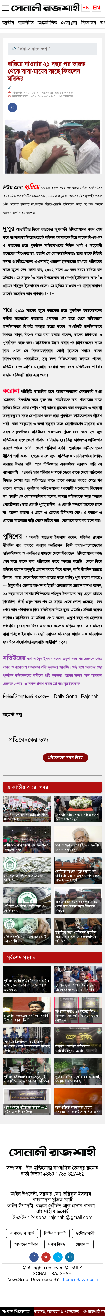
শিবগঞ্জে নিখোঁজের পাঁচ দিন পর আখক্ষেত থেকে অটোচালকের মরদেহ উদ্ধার (27, 1046)
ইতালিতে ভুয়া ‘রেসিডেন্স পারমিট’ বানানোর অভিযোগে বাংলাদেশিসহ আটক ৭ (76, 936)
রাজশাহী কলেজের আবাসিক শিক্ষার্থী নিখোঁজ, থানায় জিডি (26, 1018)
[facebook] (34, 1257)
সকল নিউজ (56, 1244)
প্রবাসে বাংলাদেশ (33, 49)
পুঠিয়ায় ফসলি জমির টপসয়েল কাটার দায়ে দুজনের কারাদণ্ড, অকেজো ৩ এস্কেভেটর (26, 985)
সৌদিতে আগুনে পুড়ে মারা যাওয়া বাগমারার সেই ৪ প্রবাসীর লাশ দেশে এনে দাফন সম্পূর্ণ (77, 875)
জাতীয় (8, 23)
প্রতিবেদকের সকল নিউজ (65, 757)
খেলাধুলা (69, 23)
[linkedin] (58, 1257)
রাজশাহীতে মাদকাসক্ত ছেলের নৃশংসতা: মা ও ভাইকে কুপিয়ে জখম (77, 1109)
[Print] (12, 107)
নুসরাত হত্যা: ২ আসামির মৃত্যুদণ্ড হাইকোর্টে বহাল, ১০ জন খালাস (75, 987)
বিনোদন (88, 23)
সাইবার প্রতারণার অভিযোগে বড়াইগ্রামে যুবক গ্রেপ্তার (72, 1048)
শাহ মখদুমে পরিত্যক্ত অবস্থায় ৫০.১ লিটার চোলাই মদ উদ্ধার (26, 1109)
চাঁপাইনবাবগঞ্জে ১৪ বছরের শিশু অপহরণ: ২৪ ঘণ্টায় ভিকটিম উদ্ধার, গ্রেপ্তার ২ (77, 1015)
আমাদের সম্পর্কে (22, 1233)
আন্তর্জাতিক (47, 23)
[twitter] (46, 1257)
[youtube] (69, 1257)
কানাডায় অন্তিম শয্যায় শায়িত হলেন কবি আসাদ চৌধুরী (77, 817)
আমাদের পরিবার (26, 1244)
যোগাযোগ (82, 1244)
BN (85, 8)
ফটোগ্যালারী (85, 1233)
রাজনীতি (26, 23)
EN (96, 8)
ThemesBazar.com (79, 1279)
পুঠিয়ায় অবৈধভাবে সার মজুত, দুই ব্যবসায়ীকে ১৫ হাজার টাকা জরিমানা (26, 1079)
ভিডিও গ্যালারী (55, 1233)
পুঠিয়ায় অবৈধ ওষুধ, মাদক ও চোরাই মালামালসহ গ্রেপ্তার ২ (77, 1079)
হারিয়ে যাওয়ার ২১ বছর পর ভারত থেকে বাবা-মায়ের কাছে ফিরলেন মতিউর (76, 906)
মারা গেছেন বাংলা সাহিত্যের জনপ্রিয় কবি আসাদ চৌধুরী (77, 847)
